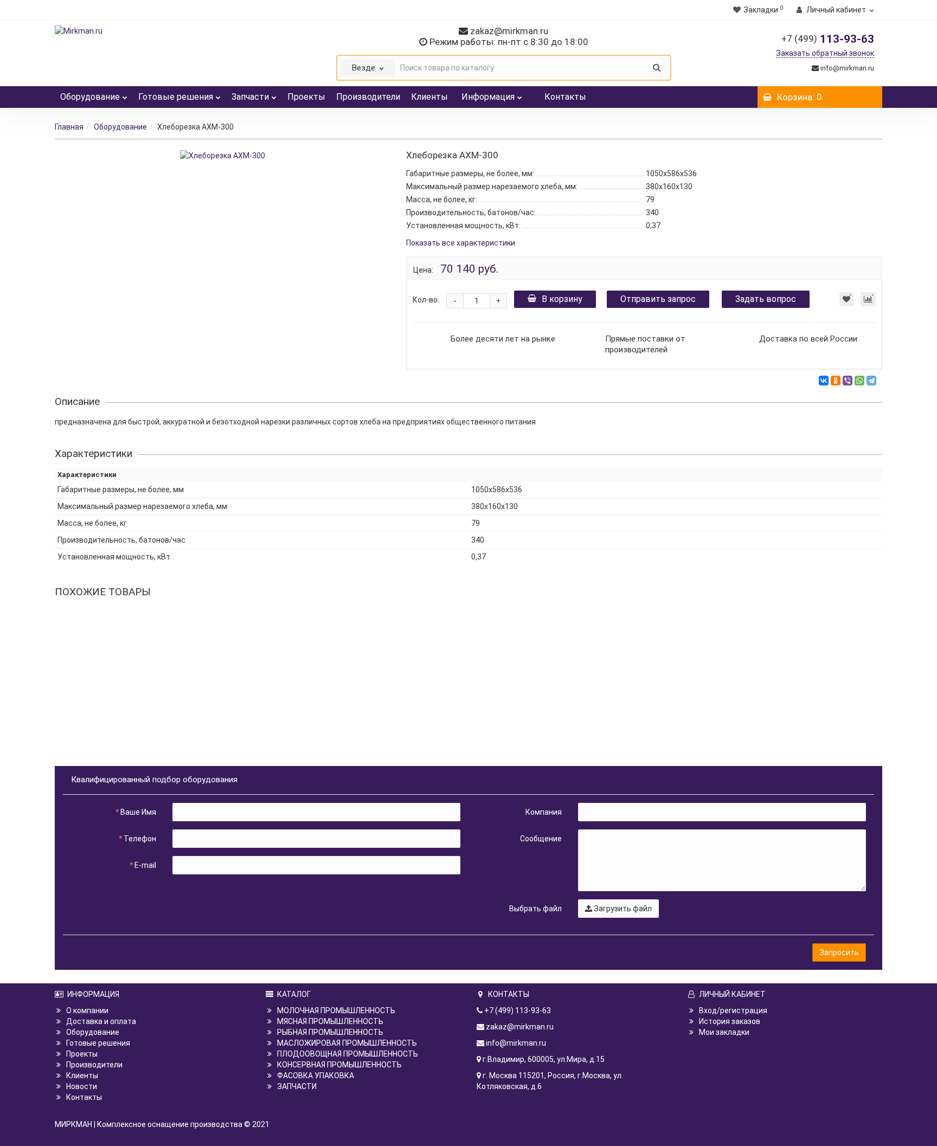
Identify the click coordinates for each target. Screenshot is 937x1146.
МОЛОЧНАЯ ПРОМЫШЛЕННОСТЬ (336, 1010)
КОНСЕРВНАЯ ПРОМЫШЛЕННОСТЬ (339, 1064)
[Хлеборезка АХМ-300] (222, 155)
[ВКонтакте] (824, 380)
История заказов (729, 1021)
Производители (368, 97)
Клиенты (429, 97)
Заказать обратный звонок (825, 53)
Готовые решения (175, 97)
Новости (81, 1086)
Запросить (839, 952)
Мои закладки (724, 1032)
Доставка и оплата (101, 1021)
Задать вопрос (765, 299)
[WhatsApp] (859, 380)
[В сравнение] (868, 299)
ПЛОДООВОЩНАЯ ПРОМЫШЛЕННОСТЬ (347, 1054)
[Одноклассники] (835, 380)
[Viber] (847, 380)
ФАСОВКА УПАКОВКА (315, 1075)
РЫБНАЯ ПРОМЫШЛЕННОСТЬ (330, 1032)
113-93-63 (827, 39)
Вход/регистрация (733, 1010)
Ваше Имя (138, 812)
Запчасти (250, 97)
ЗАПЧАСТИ (297, 1086)
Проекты (306, 97)
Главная (69, 127)
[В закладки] (846, 299)
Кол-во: (426, 299)
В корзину (562, 299)
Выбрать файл (535, 908)
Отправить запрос (658, 299)
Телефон (140, 838)
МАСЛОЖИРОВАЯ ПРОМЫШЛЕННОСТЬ (347, 1043)
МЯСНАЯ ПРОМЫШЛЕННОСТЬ (330, 1021)
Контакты (565, 97)
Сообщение (541, 838)
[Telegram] (871, 380)
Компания (543, 812)
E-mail (145, 865)
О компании (87, 1010)
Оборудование (90, 97)
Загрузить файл (622, 908)
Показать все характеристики (460, 243)
